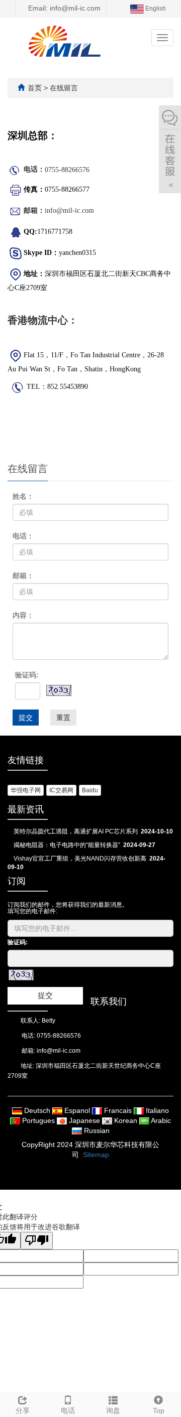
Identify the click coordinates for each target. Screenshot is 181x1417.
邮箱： (23, 576)
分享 (23, 1410)
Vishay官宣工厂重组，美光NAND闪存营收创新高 (80, 858)
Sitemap (96, 1155)
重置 (63, 718)
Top (158, 1410)
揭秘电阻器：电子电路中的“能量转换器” (67, 844)
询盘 (113, 1410)
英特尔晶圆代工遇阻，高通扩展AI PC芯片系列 (76, 831)
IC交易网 (61, 790)
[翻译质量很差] (37, 1240)
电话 (68, 1410)
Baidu (90, 790)
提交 (26, 718)
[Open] (170, 150)
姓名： (23, 496)
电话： (23, 536)
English (155, 8)
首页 (35, 88)
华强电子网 (26, 790)
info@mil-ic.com (58, 1050)
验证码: (27, 675)
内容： (23, 615)
